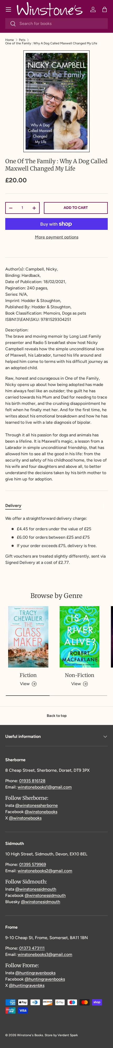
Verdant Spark (68, 1035)
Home (9, 39)
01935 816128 (32, 780)
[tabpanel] (56, 540)
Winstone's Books (30, 1035)
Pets (22, 39)
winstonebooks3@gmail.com (45, 954)
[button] (104, 9)
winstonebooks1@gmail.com (45, 787)
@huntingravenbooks (35, 972)
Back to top (56, 715)
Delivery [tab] (13, 505)
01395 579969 (32, 864)
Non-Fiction (79, 675)
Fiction (28, 675)
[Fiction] (28, 636)
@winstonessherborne (36, 805)
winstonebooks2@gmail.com (45, 870)
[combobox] (56, 23)
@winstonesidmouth (40, 901)
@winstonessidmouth (35, 889)
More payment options (56, 237)
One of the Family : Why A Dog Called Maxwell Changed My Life (51, 43)
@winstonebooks (41, 811)
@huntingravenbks (26, 985)
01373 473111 (32, 948)
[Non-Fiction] (79, 636)
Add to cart (76, 207)
